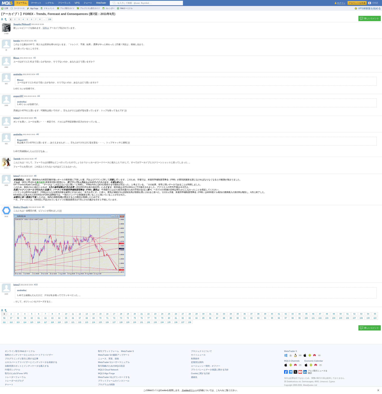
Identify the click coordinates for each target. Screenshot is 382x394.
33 (224, 314)
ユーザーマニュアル (114, 362)
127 (114, 322)
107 (354, 318)
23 (155, 314)
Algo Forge (34, 8)
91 (245, 318)
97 (286, 318)
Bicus (16, 58)
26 (176, 314)
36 (245, 314)
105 (340, 318)
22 (148, 314)
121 (72, 322)
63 (52, 318)
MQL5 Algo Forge (106, 373)
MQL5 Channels (291, 361)
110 (374, 318)
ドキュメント (49, 8)
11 (73, 314)
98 (293, 318)
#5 (35, 118)
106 (347, 318)
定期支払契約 (197, 362)
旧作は (46, 28)
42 (286, 314)
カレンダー (109, 8)
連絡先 (194, 377)
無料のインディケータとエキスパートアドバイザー (29, 355)
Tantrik (16, 158)
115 (31, 322)
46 (313, 314)
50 (341, 314)
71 (107, 318)
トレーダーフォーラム (15, 377)
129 (127, 322)
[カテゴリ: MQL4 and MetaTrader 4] (5, 19)
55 (375, 314)
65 (66, 318)
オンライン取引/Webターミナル (20, 351)
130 (134, 322)
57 (11, 318)
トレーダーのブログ (14, 381)
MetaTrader (101, 2)
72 (114, 318)
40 (272, 314)
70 (100, 318)
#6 (37, 134)
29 (196, 314)
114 (24, 322)
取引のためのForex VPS (16, 373)
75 (135, 318)
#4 (38, 96)
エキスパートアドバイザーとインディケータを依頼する (31, 362)
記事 (6, 8)
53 (361, 314)
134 (162, 322)
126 (107, 322)
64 (59, 318)
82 (183, 318)
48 (327, 314)
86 (210, 318)
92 (251, 318)
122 (79, 322)
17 (114, 314)
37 (251, 314)
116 (38, 322)
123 (86, 322)
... (44, 19)
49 (334, 314)
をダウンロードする (114, 377)
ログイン (341, 3)
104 (333, 318)
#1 (35, 40)
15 (100, 314)
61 (39, 318)
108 (361, 318)
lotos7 (16, 118)
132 (148, 322)
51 (347, 314)
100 (306, 318)
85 (203, 318)
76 (142, 318)
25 (169, 314)
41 (279, 314)
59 (25, 318)
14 (94, 314)
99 (299, 318)
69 (94, 318)
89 (231, 318)
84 (196, 318)
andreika (17, 74)
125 (100, 322)
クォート (88, 2)
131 (141, 322)
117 (45, 322)
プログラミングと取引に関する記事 (21, 358)
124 (93, 322)
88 (224, 318)
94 (265, 318)
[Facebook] (286, 372)
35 (238, 314)
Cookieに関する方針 (200, 373)
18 (121, 314)
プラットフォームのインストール (113, 381)
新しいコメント (371, 18)
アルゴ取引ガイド (67, 8)
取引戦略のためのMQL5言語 (111, 366)
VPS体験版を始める (369, 8)
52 (354, 314)
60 (32, 318)
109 (368, 318)
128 (121, 322)
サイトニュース (198, 355)
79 (162, 318)
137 (182, 322)
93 (258, 318)
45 (306, 314)
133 (155, 322)
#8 (35, 176)
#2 (34, 58)
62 (45, 318)
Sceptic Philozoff (22, 24)
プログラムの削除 (106, 384)
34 (231, 314)
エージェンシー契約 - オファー (205, 366)
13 (87, 314)
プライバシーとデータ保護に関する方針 (210, 369)
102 (320, 318)
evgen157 (18, 96)
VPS (77, 2)
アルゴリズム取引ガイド (90, 8)
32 (217, 314)
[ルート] (2, 19)
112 (11, 322)
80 (169, 318)
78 (155, 318)
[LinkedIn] (305, 372)
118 (52, 322)
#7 (36, 158)
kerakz (16, 40)
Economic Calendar (313, 361)
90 (238, 318)
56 (4, 318)
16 (107, 314)
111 (4, 322)
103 (326, 318)
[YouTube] (300, 372)
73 (121, 318)
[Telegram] (290, 372)
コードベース (19, 8)
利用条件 (195, 358)
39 (265, 314)
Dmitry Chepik (20, 207)
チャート (9, 384)
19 (128, 314)
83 (190, 318)
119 (59, 322)
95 (272, 318)
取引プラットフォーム (116, 351)
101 (313, 318)
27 (183, 314)
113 (18, 322)
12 (80, 314)
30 (203, 314)
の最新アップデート (114, 355)
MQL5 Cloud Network (108, 369)
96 (279, 318)
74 (128, 318)
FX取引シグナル (12, 369)
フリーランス (64, 2)
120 (66, 322)
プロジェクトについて (201, 351)
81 (176, 318)
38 (258, 314)
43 (293, 314)
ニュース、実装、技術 (108, 358)
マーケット (36, 2)
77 (148, 318)
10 (66, 314)
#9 (43, 207)
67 (80, 318)
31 (210, 314)
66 (73, 318)
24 (162, 314)
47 (320, 314)
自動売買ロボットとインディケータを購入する (27, 366)
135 (169, 322)
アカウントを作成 (357, 3)
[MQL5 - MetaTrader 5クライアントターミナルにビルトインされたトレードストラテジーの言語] (7, 3)
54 (368, 314)
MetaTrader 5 (290, 351)
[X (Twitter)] (295, 372)
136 (175, 322)
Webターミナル (126, 8)
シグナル (49, 2)
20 (135, 314)
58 (18, 318)
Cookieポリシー (189, 390)
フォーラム (21, 2)
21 (142, 314)
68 (87, 318)
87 (217, 318)
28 (190, 314)
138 (49, 19)
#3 (37, 74)
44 (299, 314)
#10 (36, 284)
